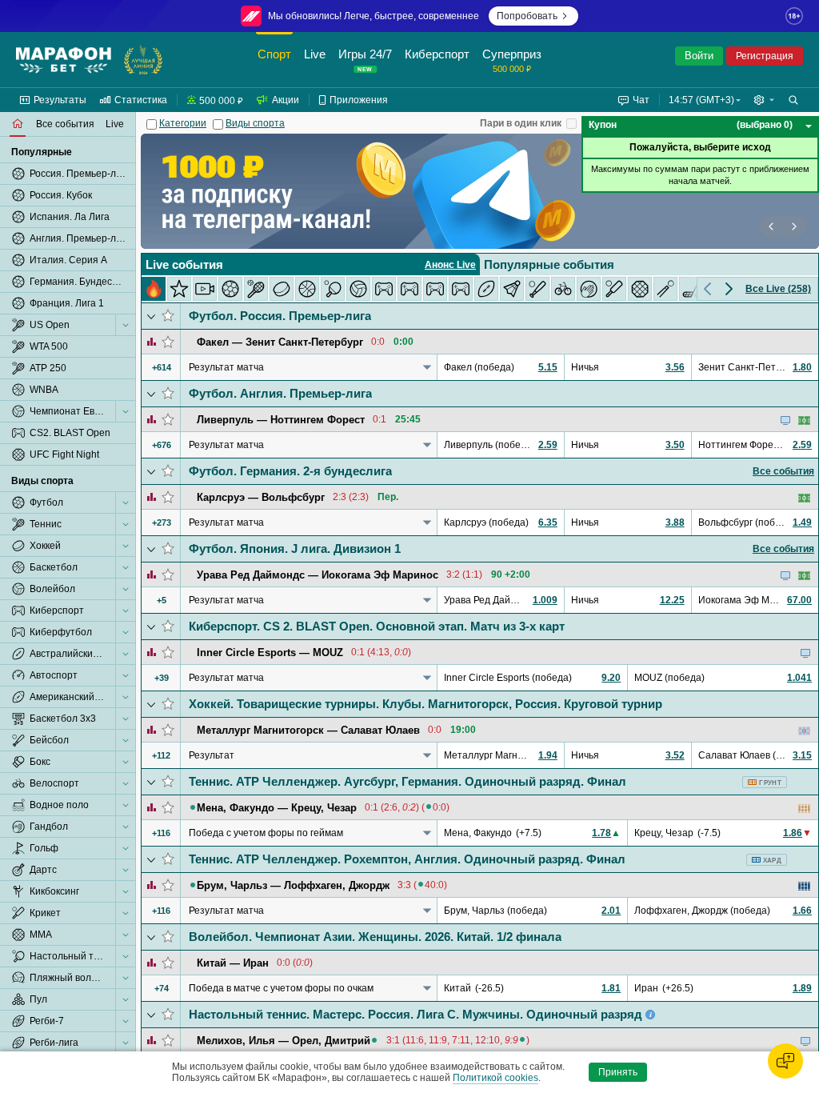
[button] (764, 100)
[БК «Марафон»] (63, 60)
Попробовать (527, 16)
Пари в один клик (520, 123)
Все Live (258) (778, 288)
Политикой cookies (495, 1077)
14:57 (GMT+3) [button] (701, 100)
